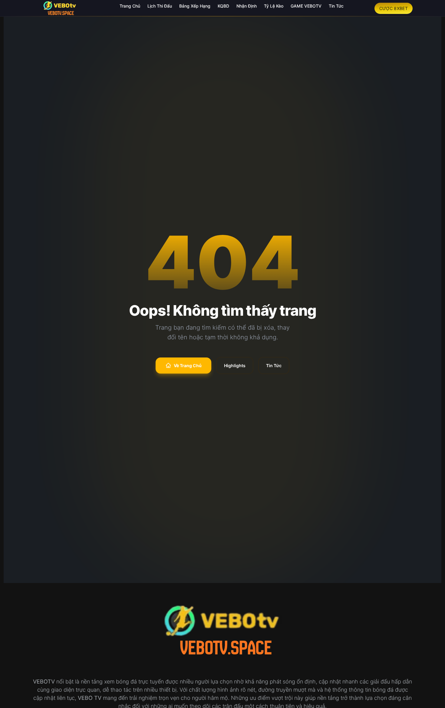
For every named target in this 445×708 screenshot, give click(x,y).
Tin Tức (336, 5)
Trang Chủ (130, 5)
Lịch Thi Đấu (159, 5)
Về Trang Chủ (188, 365)
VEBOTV (44, 681)
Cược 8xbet (393, 8)
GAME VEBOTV (306, 5)
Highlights (235, 365)
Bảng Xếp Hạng (194, 5)
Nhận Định (246, 5)
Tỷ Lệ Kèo (273, 5)
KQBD (223, 5)
